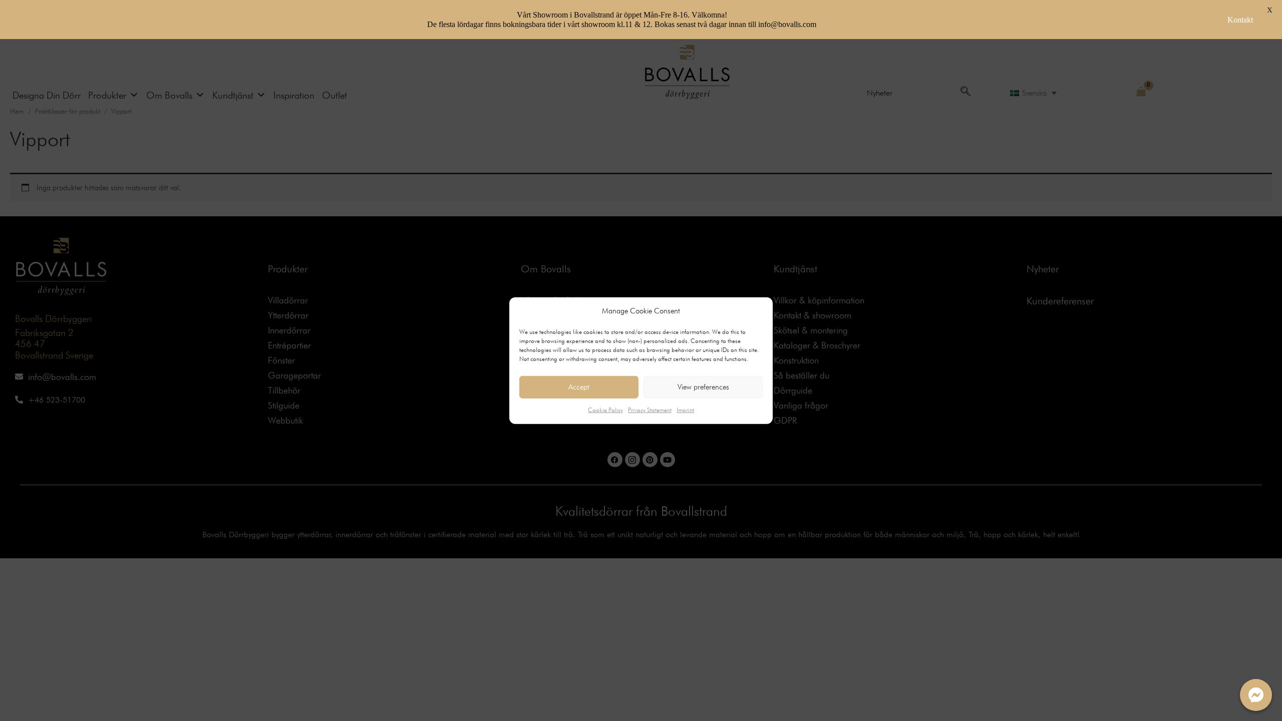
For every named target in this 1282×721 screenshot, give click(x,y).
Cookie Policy (605, 410)
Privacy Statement (650, 410)
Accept (578, 387)
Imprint (685, 410)
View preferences (703, 387)
